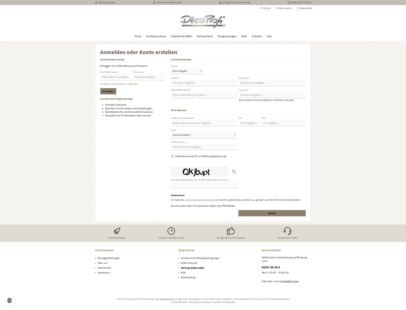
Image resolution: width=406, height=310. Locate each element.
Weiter (272, 213)
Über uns (103, 262)
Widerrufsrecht (189, 262)
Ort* (264, 118)
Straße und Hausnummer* (182, 118)
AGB (253, 199)
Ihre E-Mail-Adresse (109, 72)
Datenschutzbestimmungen (199, 199)
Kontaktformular (289, 281)
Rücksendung (188, 277)
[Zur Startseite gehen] (203, 21)
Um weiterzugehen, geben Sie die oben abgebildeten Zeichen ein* (200, 179)
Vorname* (175, 78)
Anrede (174, 66)
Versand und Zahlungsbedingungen (200, 258)
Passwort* (243, 90)
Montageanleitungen (109, 258)
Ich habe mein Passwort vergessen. (119, 83)
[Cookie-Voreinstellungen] (9, 300)
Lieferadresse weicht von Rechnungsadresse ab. (201, 156)
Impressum (104, 272)
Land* (173, 130)
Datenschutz (104, 267)
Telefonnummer (178, 142)
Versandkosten (167, 299)
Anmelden (108, 91)
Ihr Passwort (138, 72)
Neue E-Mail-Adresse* (181, 90)
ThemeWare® (228, 302)
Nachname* (244, 78)
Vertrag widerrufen (192, 267)
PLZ (240, 118)
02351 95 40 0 (271, 267)
